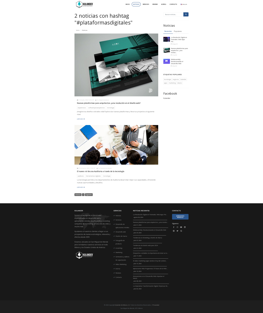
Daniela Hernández (106, 168)
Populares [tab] (178, 31)
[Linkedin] (184, 227)
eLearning (119, 248)
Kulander (166, 98)
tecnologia (110, 108)
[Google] (181, 230)
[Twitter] (177, 230)
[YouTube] (181, 227)
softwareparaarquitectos (96, 108)
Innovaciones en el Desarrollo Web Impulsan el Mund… (148, 277)
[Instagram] (177, 227)
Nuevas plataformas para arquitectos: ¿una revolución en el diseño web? (109, 103)
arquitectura (82, 108)
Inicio (128, 4)
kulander (183, 79)
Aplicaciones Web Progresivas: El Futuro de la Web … (150, 269)
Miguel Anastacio (104, 100)
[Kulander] (84, 4)
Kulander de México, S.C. (122, 305)
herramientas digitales (93, 176)
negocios (176, 79)
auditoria (81, 176)
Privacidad (156, 305)
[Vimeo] (173, 230)
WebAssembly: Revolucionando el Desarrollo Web (177, 61)
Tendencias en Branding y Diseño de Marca (147, 238)
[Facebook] (173, 227)
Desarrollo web (121, 232)
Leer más (80, 119)
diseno (179, 83)
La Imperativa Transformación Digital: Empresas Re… (150, 286)
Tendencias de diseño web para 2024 (145, 245)
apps (165, 83)
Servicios (146, 4)
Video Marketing (121, 264)
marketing (172, 83)
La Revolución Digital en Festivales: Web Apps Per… (179, 39)
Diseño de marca (121, 236)
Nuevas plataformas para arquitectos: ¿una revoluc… (179, 50)
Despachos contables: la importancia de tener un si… (150, 253)
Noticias (136, 4)
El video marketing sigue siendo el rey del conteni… (150, 261)
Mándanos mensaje (180, 216)
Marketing (119, 252)
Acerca (163, 4)
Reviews (155, 4)
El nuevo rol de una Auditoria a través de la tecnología (100, 171)
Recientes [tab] (168, 31)
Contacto (173, 4)
